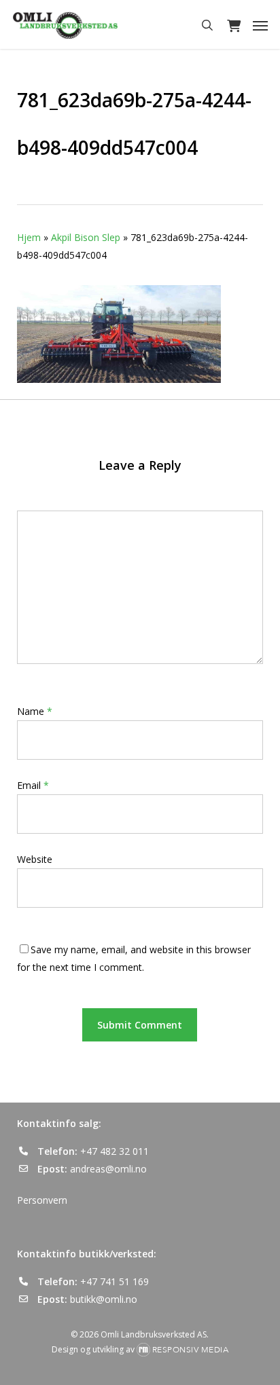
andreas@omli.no (108, 1168)
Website (34, 859)
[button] (260, 25)
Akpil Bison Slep (85, 237)
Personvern (42, 1200)
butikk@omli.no (103, 1299)
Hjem (29, 237)
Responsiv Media (190, 1349)
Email (33, 785)
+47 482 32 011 (114, 1151)
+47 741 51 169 (114, 1281)
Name (34, 711)
